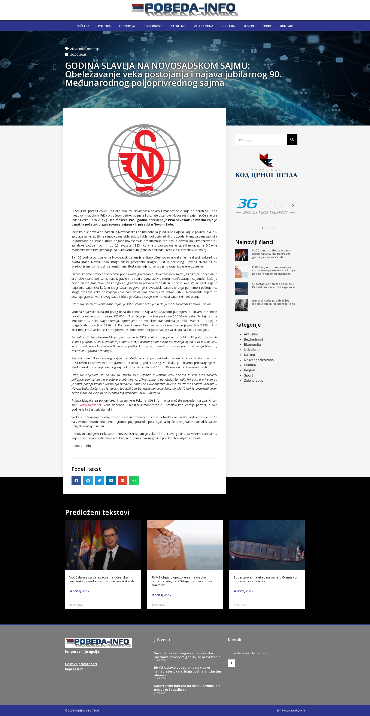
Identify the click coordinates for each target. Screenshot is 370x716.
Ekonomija (127, 26)
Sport (267, 26)
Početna (83, 26)
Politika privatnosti (81, 664)
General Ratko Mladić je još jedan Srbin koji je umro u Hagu (273, 302)
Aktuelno (177, 26)
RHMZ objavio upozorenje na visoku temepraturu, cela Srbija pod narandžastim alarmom (273, 270)
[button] (76, 480)
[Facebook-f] (231, 663)
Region (248, 26)
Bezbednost (153, 26)
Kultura (228, 26)
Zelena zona (203, 26)
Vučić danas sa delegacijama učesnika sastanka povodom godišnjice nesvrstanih (271, 253)
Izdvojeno (252, 349)
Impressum (74, 669)
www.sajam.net (90, 405)
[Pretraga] (292, 139)
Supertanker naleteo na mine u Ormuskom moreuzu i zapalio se (273, 285)
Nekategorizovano (259, 360)
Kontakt (287, 26)
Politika (104, 26)
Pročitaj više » (79, 591)
